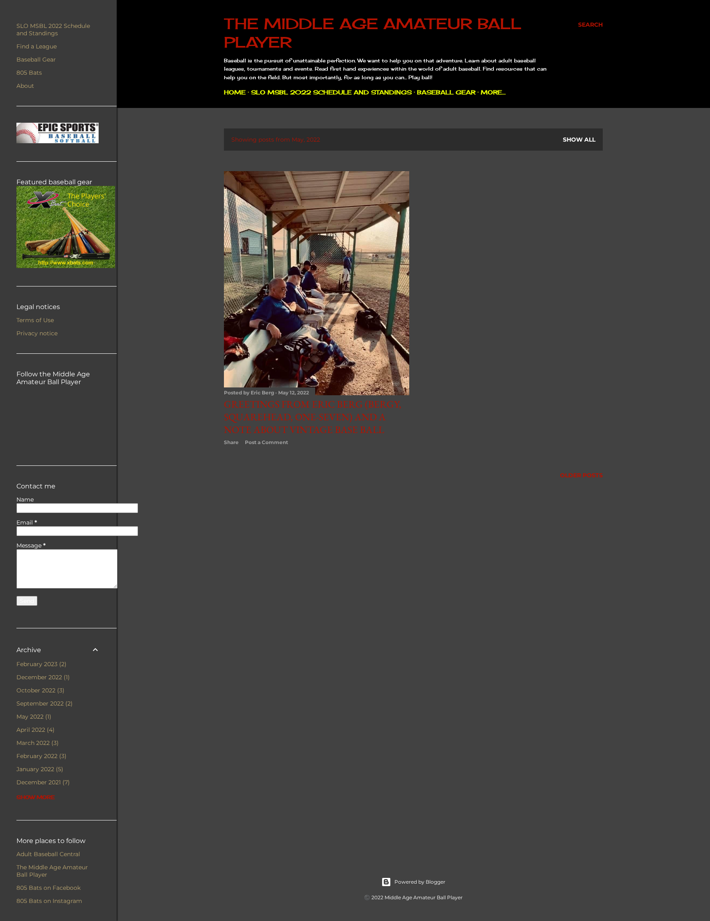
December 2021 (42, 782)
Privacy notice (37, 333)
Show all (579, 139)
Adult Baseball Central (48, 854)
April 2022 (34, 729)
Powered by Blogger (419, 882)
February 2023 (40, 664)
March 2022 (36, 743)
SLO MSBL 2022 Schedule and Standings (331, 92)
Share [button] (231, 442)
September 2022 (43, 703)
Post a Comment (266, 442)
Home (235, 92)
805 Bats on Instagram (49, 901)
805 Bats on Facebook (48, 887)
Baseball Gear (446, 92)
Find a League (36, 46)
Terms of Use (35, 320)
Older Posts (581, 475)
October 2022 (39, 690)
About (25, 85)
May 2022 (32, 716)
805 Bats (29, 72)
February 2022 (40, 756)
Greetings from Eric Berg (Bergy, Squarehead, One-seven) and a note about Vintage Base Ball (312, 417)
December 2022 (42, 677)
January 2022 (38, 769)
